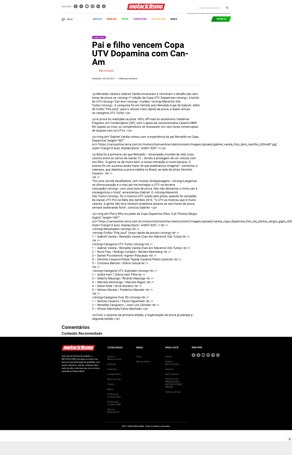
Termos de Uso (173, 391)
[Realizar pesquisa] (227, 7)
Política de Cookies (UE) (114, 395)
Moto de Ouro (159, 19)
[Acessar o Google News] (98, 7)
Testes (124, 19)
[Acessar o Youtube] (87, 7)
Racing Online (143, 361)
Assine (168, 356)
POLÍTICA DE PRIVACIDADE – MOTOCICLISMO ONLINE (173, 383)
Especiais (111, 19)
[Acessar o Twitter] (81, 7)
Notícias (97, 19)
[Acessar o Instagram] (93, 7)
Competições (140, 19)
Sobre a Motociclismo (114, 358)
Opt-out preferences (113, 410)
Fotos (139, 356)
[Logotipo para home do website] (146, 7)
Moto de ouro (114, 379)
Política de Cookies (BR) (114, 403)
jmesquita (108, 70)
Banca (173, 19)
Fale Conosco (172, 374)
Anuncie (169, 369)
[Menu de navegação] (63, 19)
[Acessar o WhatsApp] (104, 7)
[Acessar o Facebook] (76, 7)
